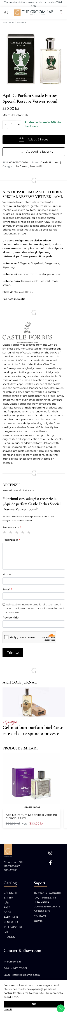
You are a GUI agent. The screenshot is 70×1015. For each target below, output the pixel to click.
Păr (6, 902)
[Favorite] (56, 757)
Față (7, 907)
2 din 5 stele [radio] (11, 533)
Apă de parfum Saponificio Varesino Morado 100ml (31, 816)
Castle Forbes (49, 162)
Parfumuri (8, 22)
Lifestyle (10, 722)
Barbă (8, 897)
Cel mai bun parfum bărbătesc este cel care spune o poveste (33, 730)
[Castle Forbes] (34, 333)
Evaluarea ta (12, 527)
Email (7, 589)
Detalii (8, 1009)
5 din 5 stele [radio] (29, 533)
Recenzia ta (11, 539)
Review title (10, 617)
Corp (7, 912)
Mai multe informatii (16, 115)
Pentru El (22, 22)
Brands (9, 937)
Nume (8, 574)
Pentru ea (11, 922)
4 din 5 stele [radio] (23, 533)
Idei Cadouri (13, 927)
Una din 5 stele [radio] (5, 533)
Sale (7, 932)
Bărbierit (10, 892)
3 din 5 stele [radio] (17, 533)
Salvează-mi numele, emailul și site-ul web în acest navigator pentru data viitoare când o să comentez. (35, 608)
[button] (60, 12)
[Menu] (5, 12)
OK (34, 1004)
